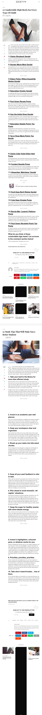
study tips (25, 620)
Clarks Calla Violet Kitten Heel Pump (21, 154)
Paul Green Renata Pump (20, 101)
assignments (14, 620)
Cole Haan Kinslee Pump (21, 200)
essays (18, 620)
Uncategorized (5, 655)
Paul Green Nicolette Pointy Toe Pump (22, 224)
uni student (36, 620)
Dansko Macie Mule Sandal (21, 64)
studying (29, 620)
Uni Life (32, 620)
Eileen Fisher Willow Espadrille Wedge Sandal (22, 80)
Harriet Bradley (17, 624)
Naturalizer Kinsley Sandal (21, 91)
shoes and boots (14, 263)
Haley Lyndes (8, 15)
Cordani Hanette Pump (20, 164)
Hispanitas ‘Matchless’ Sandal (23, 172)
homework (21, 620)
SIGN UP (31, 257)
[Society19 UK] (21, 2)
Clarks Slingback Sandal (20, 56)
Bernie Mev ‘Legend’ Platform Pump (21, 212)
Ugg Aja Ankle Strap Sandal (21, 114)
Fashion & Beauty (31, 295)
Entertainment (5, 315)
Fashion (4, 7)
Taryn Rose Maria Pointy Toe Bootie (21, 137)
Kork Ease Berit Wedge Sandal (23, 192)
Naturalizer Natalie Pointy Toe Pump (21, 125)
